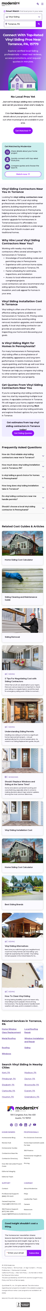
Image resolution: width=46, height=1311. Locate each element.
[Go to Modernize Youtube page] (34, 1125)
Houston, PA (8, 1097)
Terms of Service (14, 1280)
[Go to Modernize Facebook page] (20, 1125)
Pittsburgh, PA (9, 1079)
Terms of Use (18, 1268)
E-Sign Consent (29, 1268)
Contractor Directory (10, 1158)
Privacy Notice (7, 1268)
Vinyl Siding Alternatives (16, 946)
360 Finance (28, 1150)
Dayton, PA (29, 1079)
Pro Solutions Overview (33, 1137)
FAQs (26, 1194)
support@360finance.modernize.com (16, 1214)
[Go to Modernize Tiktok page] (30, 1125)
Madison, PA (30, 1073)
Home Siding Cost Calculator (19, 560)
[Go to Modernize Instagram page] (16, 1125)
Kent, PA (6, 1073)
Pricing (26, 1163)
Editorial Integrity (8, 1171)
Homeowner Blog (8, 1137)
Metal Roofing (9, 1038)
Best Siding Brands (14, 904)
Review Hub (6, 1143)
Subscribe (34, 1253)
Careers (27, 1204)
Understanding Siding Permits (19, 731)
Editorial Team (7, 1177)
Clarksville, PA (8, 1091)
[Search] (38, 4)
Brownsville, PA (31, 1085)
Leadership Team (30, 1199)
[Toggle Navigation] (42, 4)
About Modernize (30, 1188)
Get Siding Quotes (23, 433)
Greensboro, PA (31, 1097)
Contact (5, 1188)
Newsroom (28, 1209)
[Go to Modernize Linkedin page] (25, 1125)
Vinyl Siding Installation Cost (18, 830)
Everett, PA (29, 1091)
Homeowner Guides (9, 1148)
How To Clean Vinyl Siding (17, 996)
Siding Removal (12, 637)
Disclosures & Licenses (19, 1270)
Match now (22, 174)
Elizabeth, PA (8, 1085)
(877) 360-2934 (8, 1211)
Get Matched (22, 131)
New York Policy (21, 1273)
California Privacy (8, 1273)
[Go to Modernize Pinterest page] (11, 1125)
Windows (6, 1054)
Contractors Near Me (10, 1153)
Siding (27, 1048)
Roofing (6, 1048)
